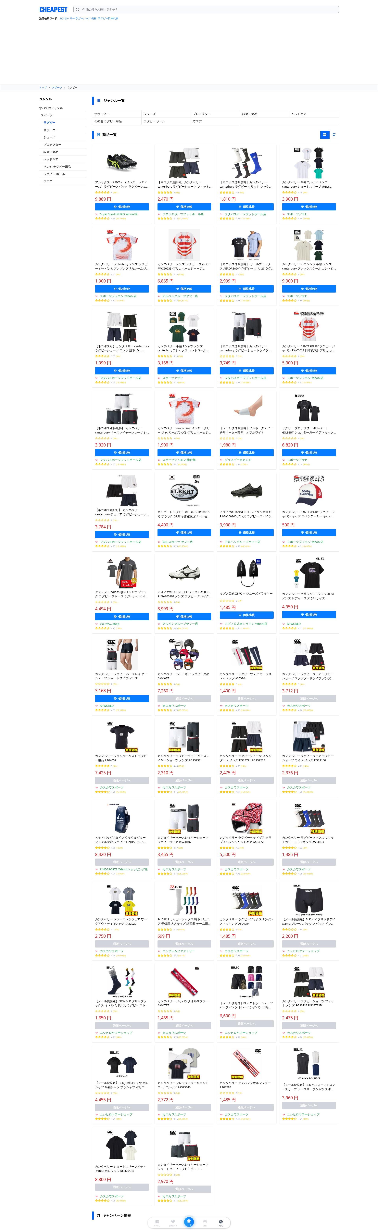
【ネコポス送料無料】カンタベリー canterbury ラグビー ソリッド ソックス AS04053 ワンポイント (246, 184)
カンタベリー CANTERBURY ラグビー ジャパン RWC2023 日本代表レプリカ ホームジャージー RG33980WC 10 (308, 348)
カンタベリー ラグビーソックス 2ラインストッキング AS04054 (246, 921)
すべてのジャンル (51, 108)
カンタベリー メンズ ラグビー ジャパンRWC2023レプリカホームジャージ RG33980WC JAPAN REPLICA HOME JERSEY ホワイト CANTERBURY (184, 266)
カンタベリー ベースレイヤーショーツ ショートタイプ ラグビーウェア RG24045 (183, 1166)
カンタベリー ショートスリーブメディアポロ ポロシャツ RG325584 (120, 1168)
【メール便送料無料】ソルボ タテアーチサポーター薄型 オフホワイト (246, 430)
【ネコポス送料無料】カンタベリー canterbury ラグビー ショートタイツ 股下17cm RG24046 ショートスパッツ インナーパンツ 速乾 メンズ (246, 348)
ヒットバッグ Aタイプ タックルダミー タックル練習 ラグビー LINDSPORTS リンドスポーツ (121, 839)
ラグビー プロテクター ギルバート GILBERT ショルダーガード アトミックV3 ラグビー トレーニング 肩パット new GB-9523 (308, 430)
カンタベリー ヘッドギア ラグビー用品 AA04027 (183, 676)
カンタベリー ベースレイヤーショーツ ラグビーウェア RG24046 (183, 839)
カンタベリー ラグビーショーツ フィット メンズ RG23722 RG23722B (308, 1003)
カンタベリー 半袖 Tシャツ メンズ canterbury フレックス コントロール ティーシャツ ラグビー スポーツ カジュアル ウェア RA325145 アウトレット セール (184, 348)
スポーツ (47, 115)
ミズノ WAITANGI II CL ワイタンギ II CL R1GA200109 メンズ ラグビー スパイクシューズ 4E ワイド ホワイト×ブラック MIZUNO (184, 594)
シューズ (49, 137)
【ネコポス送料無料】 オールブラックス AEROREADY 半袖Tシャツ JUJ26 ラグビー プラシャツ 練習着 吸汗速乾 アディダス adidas (246, 266)
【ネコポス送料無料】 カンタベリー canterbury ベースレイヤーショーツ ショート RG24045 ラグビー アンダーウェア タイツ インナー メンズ (121, 430)
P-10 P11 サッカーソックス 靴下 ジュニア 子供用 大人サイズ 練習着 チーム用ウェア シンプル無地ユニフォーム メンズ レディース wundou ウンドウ (184, 921)
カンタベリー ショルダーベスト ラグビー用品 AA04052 (121, 758)
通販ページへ (184, 698)
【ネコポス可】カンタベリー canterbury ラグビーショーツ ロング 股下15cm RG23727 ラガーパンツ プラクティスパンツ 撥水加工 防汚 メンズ (122, 348)
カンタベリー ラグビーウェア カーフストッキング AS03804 (245, 676)
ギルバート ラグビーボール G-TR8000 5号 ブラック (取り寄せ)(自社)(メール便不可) (184, 514)
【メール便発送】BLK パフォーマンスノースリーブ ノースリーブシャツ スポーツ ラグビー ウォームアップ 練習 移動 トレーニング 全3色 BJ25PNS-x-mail (308, 1087)
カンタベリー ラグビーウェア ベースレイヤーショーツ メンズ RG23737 (183, 758)
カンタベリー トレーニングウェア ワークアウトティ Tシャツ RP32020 (121, 921)
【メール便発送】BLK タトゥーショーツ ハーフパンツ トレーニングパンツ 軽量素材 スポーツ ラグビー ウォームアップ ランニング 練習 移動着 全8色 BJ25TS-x (246, 1005)
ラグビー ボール (54, 174)
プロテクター (52, 144)
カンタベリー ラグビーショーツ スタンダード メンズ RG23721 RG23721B (245, 758)
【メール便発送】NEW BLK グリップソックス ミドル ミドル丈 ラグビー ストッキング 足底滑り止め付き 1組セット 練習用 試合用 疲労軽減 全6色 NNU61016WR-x (121, 1003)
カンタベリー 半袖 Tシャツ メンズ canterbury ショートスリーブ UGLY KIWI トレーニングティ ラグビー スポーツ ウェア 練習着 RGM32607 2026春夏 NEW (308, 184)
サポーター (51, 130)
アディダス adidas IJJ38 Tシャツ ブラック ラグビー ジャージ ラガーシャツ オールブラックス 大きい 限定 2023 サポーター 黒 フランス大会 (122, 594)
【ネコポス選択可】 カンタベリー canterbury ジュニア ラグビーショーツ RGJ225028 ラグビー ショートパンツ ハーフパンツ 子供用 (121, 512)
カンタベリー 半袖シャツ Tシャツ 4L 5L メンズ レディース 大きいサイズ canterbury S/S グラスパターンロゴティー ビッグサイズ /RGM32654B (308, 596)
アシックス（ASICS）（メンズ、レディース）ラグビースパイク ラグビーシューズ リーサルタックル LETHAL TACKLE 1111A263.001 (121, 184)
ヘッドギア (51, 159)
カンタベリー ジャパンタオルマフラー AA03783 (245, 1085)
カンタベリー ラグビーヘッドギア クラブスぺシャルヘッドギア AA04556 (245, 839)
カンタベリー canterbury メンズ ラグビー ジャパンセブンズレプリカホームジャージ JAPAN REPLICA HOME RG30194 (121, 266)
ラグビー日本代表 (108, 18)
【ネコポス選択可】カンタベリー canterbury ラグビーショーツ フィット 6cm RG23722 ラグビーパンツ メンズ (183, 184)
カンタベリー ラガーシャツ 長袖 (77, 18)
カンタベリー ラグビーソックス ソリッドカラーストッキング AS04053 (308, 839)
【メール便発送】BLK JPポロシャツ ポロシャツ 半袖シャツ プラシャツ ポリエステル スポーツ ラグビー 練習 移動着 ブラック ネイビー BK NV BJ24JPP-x (122, 1085)
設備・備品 (51, 152)
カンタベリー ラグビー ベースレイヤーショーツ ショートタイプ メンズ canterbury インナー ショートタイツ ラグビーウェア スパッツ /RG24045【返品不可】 (121, 676)
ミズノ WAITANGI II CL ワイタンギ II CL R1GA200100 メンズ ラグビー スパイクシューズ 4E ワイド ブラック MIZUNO (246, 514)
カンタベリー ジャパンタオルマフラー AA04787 (183, 1003)
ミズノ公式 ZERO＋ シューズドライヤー (246, 593)
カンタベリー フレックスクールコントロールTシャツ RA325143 (183, 1085)
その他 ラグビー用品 (57, 167)
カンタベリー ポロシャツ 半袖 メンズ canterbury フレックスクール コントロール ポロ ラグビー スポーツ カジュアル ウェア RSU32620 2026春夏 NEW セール (308, 266)
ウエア (48, 181)
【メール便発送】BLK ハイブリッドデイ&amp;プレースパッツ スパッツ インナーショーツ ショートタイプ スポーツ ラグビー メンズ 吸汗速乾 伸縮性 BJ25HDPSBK (308, 921)
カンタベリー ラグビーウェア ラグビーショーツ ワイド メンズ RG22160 (308, 758)
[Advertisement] (189, 53)
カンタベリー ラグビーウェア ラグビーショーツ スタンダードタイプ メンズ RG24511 (308, 676)
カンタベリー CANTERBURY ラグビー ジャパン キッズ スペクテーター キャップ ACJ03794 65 (308, 514)
